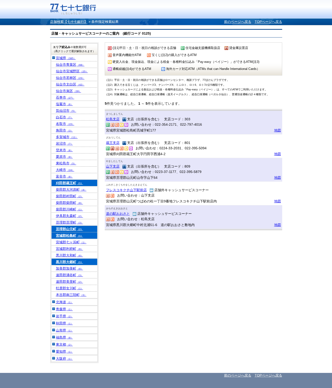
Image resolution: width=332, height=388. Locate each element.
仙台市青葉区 (70, 64)
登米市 (64, 150)
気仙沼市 (66, 111)
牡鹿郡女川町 (69, 288)
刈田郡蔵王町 (69, 183)
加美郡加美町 (69, 268)
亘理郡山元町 (69, 229)
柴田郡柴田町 (69, 203)
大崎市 (65, 170)
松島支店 (113, 119)
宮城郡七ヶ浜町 (71, 242)
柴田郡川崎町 (69, 209)
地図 (277, 130)
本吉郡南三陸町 (71, 295)
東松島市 (66, 163)
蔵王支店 (113, 143)
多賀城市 (67, 137)
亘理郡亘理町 (69, 222)
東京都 (64, 344)
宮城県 (66, 58)
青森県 (64, 309)
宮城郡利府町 (69, 249)
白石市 (64, 117)
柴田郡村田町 (69, 196)
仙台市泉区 (68, 91)
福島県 (64, 337)
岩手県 (64, 316)
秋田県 (64, 323)
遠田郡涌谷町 (69, 275)
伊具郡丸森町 (69, 216)
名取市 (65, 124)
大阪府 (64, 358)
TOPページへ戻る (268, 22)
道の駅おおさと (118, 214)
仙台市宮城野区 (72, 71)
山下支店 (113, 166)
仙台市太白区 (70, 84)
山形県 (64, 330)
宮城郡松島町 (69, 235)
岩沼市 (64, 143)
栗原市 (64, 157)
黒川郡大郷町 (69, 262)
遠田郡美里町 (69, 282)
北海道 (64, 302)
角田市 (64, 130)
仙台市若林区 (70, 78)
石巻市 (65, 97)
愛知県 (64, 351)
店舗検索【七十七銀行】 (68, 22)
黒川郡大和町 (69, 255)
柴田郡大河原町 (71, 189)
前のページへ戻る (237, 22)
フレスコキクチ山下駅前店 (126, 190)
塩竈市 (64, 104)
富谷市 (64, 176)
